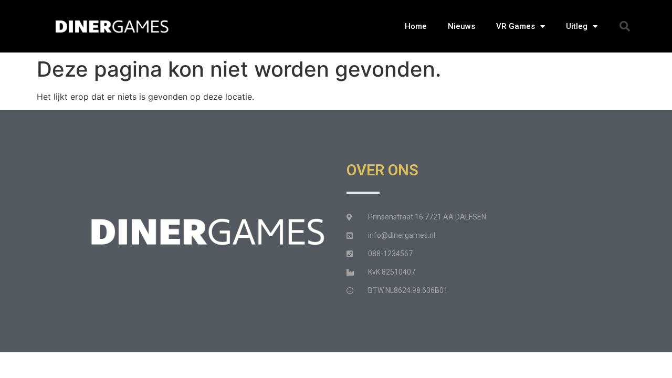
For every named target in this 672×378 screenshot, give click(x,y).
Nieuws (461, 26)
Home (416, 26)
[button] (624, 26)
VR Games (515, 26)
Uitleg (576, 26)
